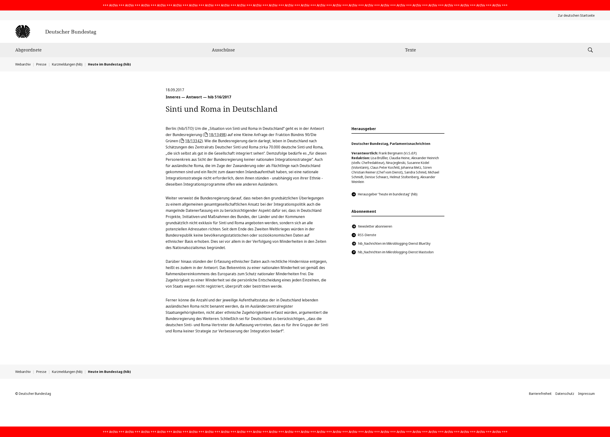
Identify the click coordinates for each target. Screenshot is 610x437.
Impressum (586, 393)
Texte (410, 50)
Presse (41, 64)
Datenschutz (564, 393)
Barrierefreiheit (540, 393)
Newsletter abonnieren (375, 226)
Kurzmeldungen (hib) (67, 64)
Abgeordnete (28, 50)
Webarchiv (23, 64)
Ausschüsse (223, 50)
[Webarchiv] (55, 31)
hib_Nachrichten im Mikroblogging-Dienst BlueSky (394, 243)
